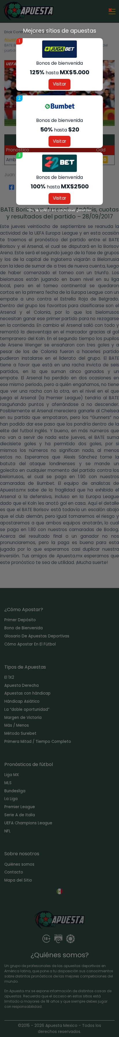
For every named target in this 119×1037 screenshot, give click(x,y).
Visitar (59, 84)
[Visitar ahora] (59, 49)
